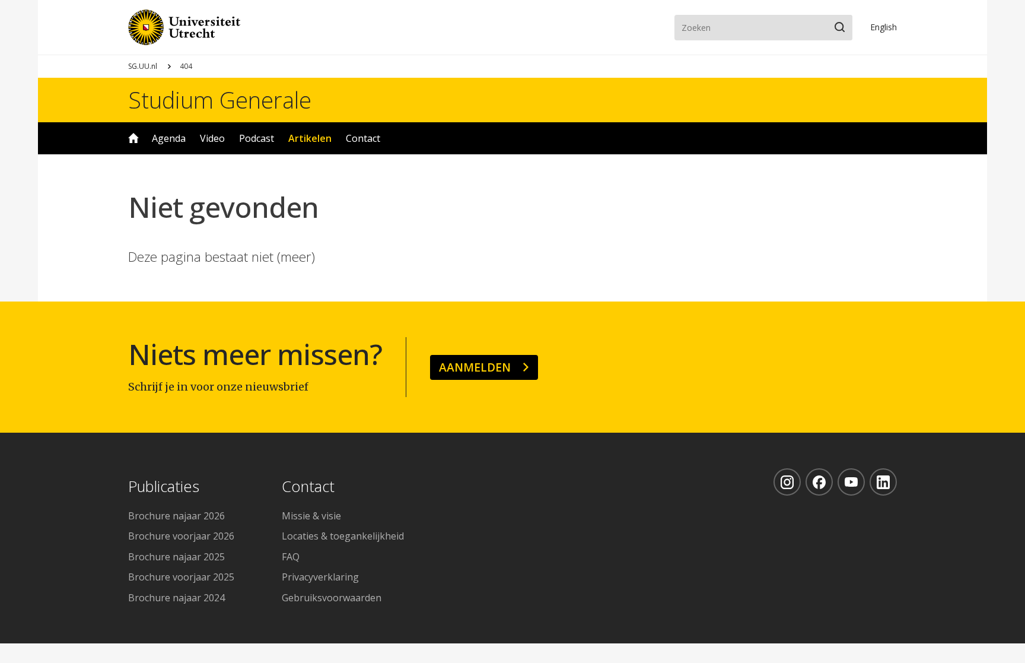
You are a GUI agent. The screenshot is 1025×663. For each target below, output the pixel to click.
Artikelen (310, 138)
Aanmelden (475, 367)
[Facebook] (819, 482)
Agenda (169, 138)
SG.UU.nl (142, 66)
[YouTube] (851, 482)
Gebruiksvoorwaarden (331, 597)
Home (133, 138)
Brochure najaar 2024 (176, 597)
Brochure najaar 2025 (176, 556)
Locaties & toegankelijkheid (343, 536)
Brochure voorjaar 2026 (181, 536)
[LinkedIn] (883, 482)
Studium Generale (219, 99)
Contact (363, 138)
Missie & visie (311, 515)
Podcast (256, 138)
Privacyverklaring (320, 576)
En (883, 27)
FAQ (291, 556)
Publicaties (163, 487)
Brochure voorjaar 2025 (181, 576)
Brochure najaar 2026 (176, 515)
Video (212, 138)
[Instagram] (787, 482)
